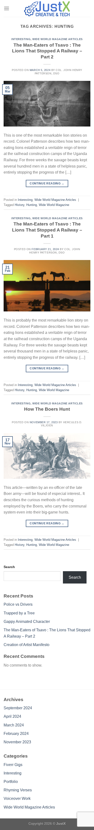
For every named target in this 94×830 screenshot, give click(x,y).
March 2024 (14, 725)
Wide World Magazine (54, 205)
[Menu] (6, 8)
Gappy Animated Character (27, 621)
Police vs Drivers (18, 604)
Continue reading (47, 183)
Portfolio (11, 782)
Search (9, 567)
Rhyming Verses (18, 790)
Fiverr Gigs (13, 765)
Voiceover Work (17, 798)
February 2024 (16, 734)
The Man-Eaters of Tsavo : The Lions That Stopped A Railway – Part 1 (47, 230)
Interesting (21, 39)
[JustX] (47, 8)
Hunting (31, 205)
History (19, 205)
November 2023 (17, 742)
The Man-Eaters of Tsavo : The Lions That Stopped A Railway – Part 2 (47, 51)
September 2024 (18, 708)
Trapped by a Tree (19, 613)
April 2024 (12, 716)
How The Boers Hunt (47, 409)
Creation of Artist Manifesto (26, 645)
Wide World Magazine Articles (57, 39)
